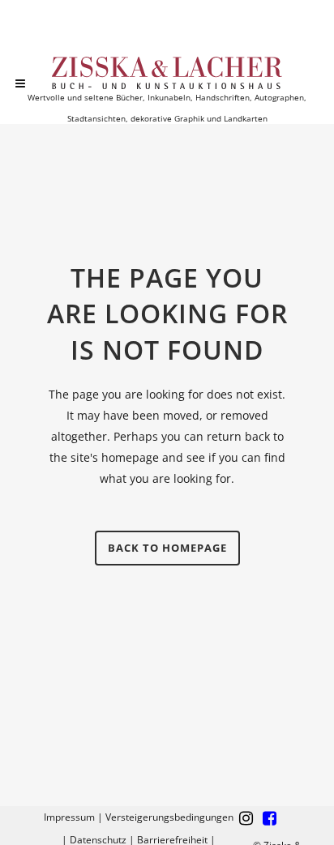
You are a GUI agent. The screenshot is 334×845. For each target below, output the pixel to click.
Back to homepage (167, 547)
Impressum (69, 817)
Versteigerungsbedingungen (169, 817)
